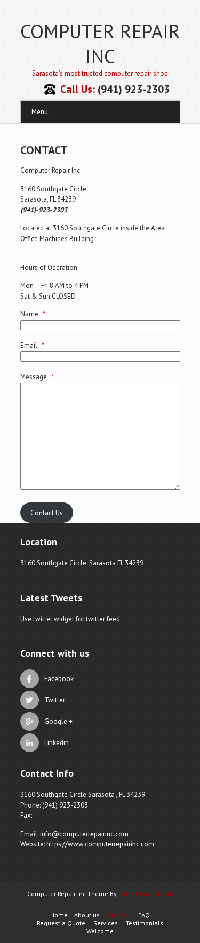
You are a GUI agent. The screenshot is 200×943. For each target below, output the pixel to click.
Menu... (42, 111)
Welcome (100, 931)
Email (32, 345)
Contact (119, 915)
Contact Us (46, 512)
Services (105, 923)
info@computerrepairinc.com (84, 833)
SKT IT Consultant (146, 894)
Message (37, 376)
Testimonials (144, 923)
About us (87, 915)
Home (59, 915)
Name (32, 313)
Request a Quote (61, 923)
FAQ (144, 915)
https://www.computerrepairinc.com (100, 844)
